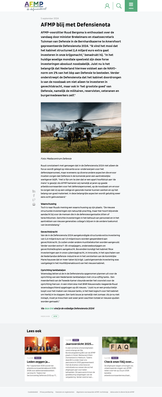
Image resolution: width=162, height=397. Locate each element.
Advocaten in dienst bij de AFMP (122, 392)
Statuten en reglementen (64, 392)
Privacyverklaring (46, 392)
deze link (48, 308)
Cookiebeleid (33, 392)
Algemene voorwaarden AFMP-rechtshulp (92, 392)
